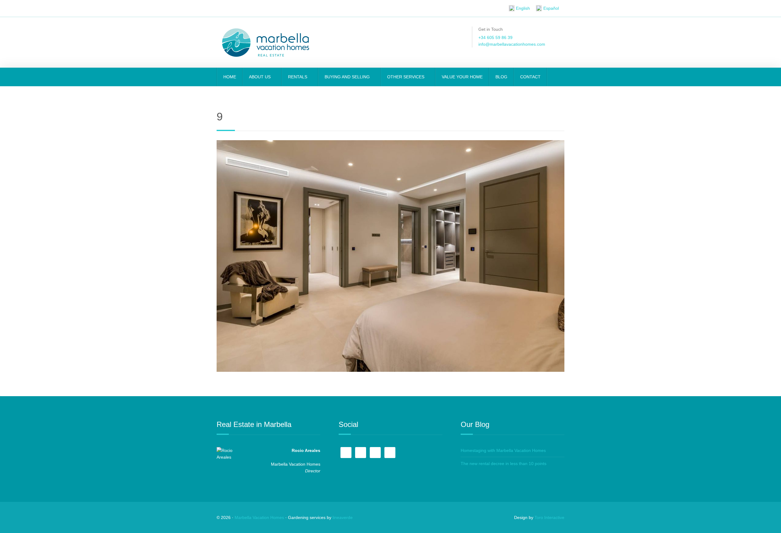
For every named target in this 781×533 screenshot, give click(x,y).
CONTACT (530, 76)
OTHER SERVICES (406, 76)
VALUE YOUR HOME (462, 76)
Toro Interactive (549, 517)
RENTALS (298, 76)
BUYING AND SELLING (348, 76)
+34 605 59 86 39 (495, 37)
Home (229, 76)
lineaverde (343, 517)
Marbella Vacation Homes (259, 517)
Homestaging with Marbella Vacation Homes (503, 450)
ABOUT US (260, 76)
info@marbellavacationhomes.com (511, 44)
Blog (501, 76)
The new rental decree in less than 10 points (503, 463)
